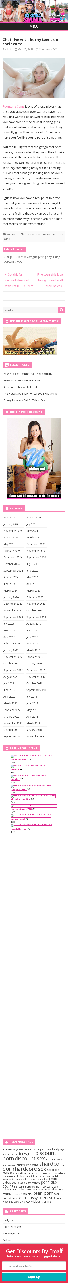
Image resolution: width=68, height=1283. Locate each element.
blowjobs (26, 1153)
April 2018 (32, 716)
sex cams (19, 1186)
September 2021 (13, 736)
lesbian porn (10, 1176)
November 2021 (12, 723)
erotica (50, 1159)
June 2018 (32, 703)
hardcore (35, 1164)
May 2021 (32, 530)
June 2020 (32, 570)
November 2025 (12, 530)
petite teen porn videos (26, 1182)
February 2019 (34, 657)
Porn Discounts (12, 1226)
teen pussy (28, 1197)
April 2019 (32, 643)
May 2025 (9, 544)
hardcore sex (30, 1168)
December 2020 (35, 544)
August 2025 (10, 537)
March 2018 (33, 723)
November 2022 (12, 657)
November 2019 (36, 603)
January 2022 (11, 716)
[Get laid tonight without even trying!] (30, 354)
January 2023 (11, 650)
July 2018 (31, 696)
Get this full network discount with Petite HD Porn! (19, 280)
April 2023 (9, 637)
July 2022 (8, 683)
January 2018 (34, 729)
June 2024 (9, 584)
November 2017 (36, 736)
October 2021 (11, 729)
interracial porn (30, 1173)
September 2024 (13, 570)
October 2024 (11, 564)
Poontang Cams (13, 106)
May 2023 (9, 630)
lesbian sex (23, 1176)
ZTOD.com (46, 1202)
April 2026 (9, 517)
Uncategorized (11, 1233)
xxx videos (33, 1201)
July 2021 (31, 524)
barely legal (58, 1149)
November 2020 (36, 550)
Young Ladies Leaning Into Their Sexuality (27, 373)
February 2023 (11, 643)
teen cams (15, 1193)
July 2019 (31, 630)
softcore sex (50, 1186)
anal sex (7, 1149)
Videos (7, 1240)
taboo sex (25, 1189)
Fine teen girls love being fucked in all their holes (50, 280)
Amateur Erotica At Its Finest (20, 387)
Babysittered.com (21, 1149)
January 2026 (11, 524)
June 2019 (32, 637)
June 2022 (9, 690)
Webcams (12, 234)
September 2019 (36, 617)
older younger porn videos (35, 1179)
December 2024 (12, 557)
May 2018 (32, 710)
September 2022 (13, 670)
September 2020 (36, 557)
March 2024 (10, 590)
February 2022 (11, 710)
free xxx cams (33, 234)
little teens (36, 1176)
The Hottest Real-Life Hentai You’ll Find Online (30, 393)
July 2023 (8, 623)
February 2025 (11, 550)
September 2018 (36, 690)
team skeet (38, 1189)
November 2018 (36, 677)
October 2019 (34, 610)
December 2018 (35, 670)
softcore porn (33, 1186)
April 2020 (32, 584)
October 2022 (11, 663)
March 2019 (33, 650)
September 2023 (13, 617)
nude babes (15, 1179)
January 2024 (11, 597)
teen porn (43, 1193)
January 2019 (34, 663)
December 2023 (12, 603)
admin (8, 49)
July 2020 (31, 564)
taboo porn (10, 1189)
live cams (47, 1176)
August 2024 (10, 577)
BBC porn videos (10, 1154)
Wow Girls (19, 1201)
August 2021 (33, 517)
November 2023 (12, 610)
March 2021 (33, 537)
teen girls (27, 1193)
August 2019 (33, 623)
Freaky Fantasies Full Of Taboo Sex (24, 400)
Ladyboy (8, 1220)
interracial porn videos (52, 1173)
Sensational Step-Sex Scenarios (21, 380)
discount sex (30, 1158)
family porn (23, 1164)
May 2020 (32, 577)
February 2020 (34, 597)
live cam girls (50, 234)
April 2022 (9, 696)
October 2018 (34, 683)
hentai (18, 1173)
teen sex (47, 1197)
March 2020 (33, 590)
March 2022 (10, 703)
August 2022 (10, 677)
